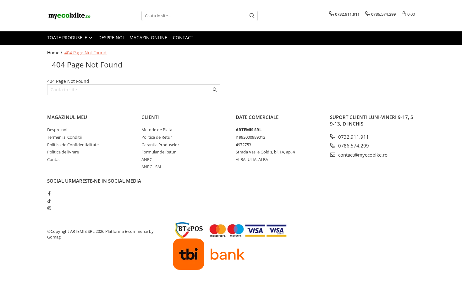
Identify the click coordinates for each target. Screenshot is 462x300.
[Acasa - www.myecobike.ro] (78, 16)
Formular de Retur (158, 152)
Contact (183, 37)
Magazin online (148, 37)
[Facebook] (49, 193)
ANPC (146, 159)
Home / (55, 53)
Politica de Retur (156, 137)
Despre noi (111, 37)
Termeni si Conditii (64, 137)
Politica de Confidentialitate (73, 144)
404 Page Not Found (85, 53)
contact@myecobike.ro (362, 155)
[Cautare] (252, 16)
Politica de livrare (63, 152)
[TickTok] (49, 201)
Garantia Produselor (160, 144)
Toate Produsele (67, 37)
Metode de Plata (156, 129)
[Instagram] (49, 208)
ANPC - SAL (151, 166)
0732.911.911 (353, 137)
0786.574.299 (353, 145)
